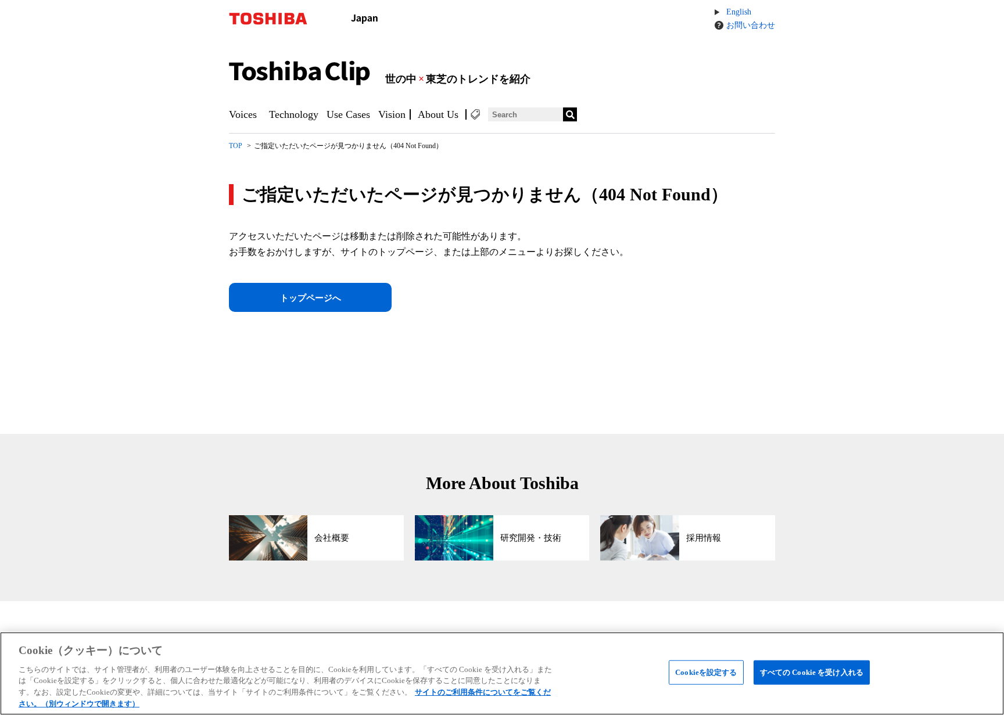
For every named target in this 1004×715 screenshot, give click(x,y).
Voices (243, 114)
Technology (293, 114)
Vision (392, 114)
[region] (502, 673)
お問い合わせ (750, 25)
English (738, 12)
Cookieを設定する (706, 672)
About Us (438, 114)
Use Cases (348, 114)
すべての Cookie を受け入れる (811, 672)
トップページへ (310, 298)
